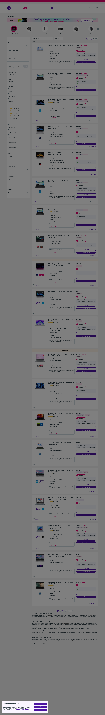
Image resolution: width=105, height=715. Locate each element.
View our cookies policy (17, 709)
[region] (25, 707)
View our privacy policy (25, 709)
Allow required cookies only (40, 706)
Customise (40, 709)
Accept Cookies (40, 703)
